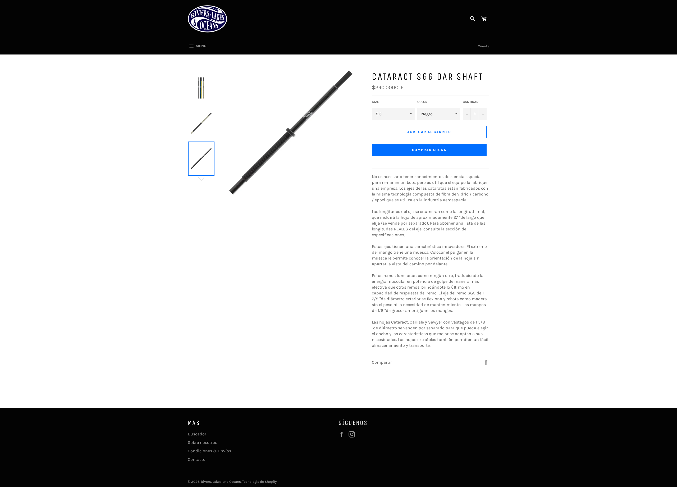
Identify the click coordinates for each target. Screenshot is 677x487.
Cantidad (470, 102)
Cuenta (483, 46)
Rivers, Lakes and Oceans (221, 482)
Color (422, 102)
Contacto (196, 459)
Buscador (197, 433)
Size (375, 102)
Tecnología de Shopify (259, 482)
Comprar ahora (429, 150)
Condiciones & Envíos (209, 450)
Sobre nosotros (202, 442)
